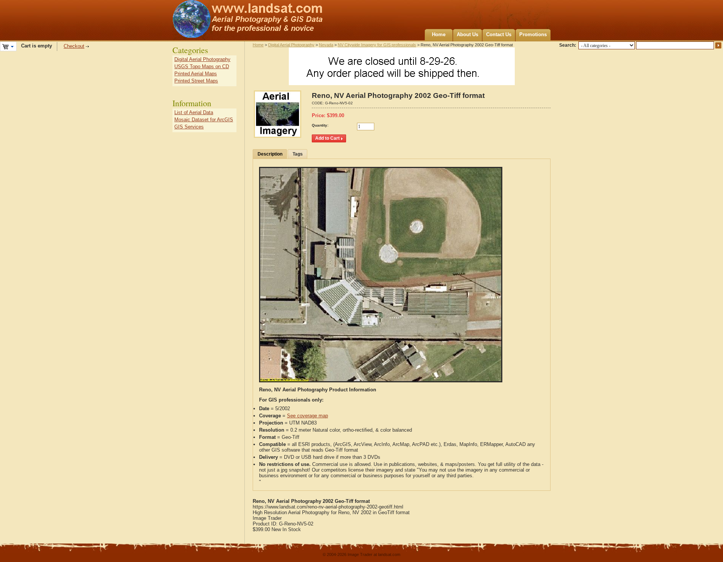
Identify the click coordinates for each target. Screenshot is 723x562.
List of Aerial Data (193, 112)
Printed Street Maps (196, 81)
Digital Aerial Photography (291, 45)
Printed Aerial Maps (195, 73)
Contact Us (498, 34)
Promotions (533, 34)
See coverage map (307, 415)
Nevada (326, 45)
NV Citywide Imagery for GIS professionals (377, 45)
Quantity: (320, 125)
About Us (467, 34)
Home (438, 34)
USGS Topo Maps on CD (201, 66)
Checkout (74, 46)
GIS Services (189, 127)
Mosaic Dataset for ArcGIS (203, 119)
